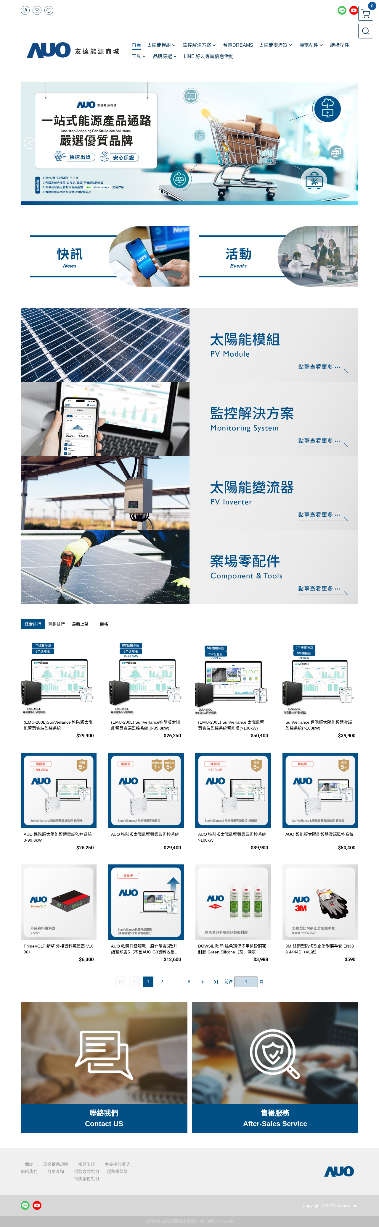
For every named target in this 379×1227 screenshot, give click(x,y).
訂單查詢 (55, 1171)
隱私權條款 (117, 1171)
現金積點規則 (55, 1164)
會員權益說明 (117, 1164)
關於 (29, 1164)
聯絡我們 (29, 1171)
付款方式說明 (86, 1171)
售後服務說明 (86, 1178)
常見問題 (86, 1164)
